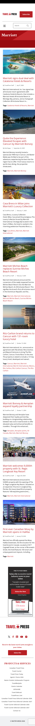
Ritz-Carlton (7, 368)
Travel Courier (16, 671)
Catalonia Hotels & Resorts (17, 105)
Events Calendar (16, 686)
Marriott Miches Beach (11, 298)
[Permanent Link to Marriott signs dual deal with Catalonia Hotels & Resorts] (19, 62)
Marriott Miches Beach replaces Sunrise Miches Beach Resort (16, 269)
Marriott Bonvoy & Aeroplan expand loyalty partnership (18, 405)
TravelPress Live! (16, 695)
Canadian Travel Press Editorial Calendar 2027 (17, 701)
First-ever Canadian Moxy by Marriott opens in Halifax (18, 530)
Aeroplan (10, 431)
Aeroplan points (21, 431)
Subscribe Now (20, 591)
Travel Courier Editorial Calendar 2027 (16, 708)
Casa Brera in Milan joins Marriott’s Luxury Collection (18, 205)
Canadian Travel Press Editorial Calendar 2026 (17, 698)
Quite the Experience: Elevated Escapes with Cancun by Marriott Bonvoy (18, 141)
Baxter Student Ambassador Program (16, 680)
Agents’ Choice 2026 (16, 677)
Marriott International (22, 296)
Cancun (10, 363)
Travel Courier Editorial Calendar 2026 (16, 704)
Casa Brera (11, 231)
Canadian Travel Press (17, 668)
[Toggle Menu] (5, 26)
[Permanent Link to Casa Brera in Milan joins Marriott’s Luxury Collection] (19, 187)
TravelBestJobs (17, 683)
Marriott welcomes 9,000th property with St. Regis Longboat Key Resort (17, 468)
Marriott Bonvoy (20, 171)
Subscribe (26, 14)
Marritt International (20, 366)
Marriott (31, 105)
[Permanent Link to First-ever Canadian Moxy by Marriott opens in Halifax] (19, 512)
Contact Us (16, 711)
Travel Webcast (17, 692)
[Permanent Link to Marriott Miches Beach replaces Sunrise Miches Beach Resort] (19, 249)
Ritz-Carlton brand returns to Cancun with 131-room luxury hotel (18, 336)
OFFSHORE (16, 689)
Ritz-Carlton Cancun (19, 368)
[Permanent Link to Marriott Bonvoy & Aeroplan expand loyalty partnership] (19, 387)
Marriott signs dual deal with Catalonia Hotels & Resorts (18, 80)
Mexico (31, 366)
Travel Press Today (17, 674)
